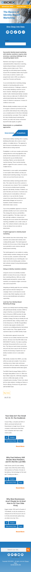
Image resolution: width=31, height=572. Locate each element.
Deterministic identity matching (11, 138)
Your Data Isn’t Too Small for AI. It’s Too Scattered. (15, 417)
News (20, 441)
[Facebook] (22, 554)
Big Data (7, 393)
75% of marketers (11, 72)
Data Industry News (11, 441)
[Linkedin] (7, 32)
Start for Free (21, 6)
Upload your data (7, 6)
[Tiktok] (15, 32)
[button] (28, 2)
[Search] (28, 550)
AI (6, 437)
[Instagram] (23, 32)
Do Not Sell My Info (16, 564)
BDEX (15, 314)
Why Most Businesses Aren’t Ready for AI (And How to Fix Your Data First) (16, 502)
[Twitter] (19, 32)
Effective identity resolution (10, 106)
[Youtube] (11, 32)
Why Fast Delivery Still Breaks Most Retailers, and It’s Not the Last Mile (15, 459)
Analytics (12, 437)
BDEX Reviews (15, 557)
